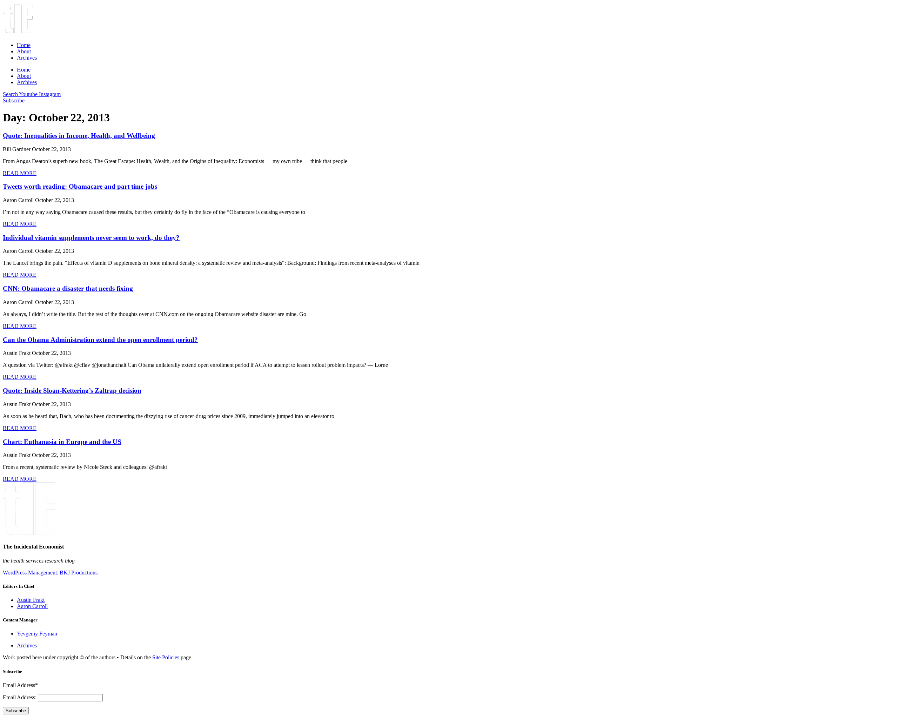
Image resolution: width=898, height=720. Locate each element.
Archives (27, 58)
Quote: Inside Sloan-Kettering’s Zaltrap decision (72, 390)
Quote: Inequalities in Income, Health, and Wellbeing (79, 135)
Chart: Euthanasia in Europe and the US (62, 441)
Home (24, 45)
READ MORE (19, 173)
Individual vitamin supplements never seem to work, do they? (91, 237)
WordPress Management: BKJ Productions (50, 573)
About (24, 51)
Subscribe (16, 710)
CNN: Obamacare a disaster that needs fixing (68, 288)
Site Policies (165, 657)
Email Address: (20, 697)
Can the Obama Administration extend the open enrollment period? (100, 339)
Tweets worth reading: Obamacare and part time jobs (80, 186)
